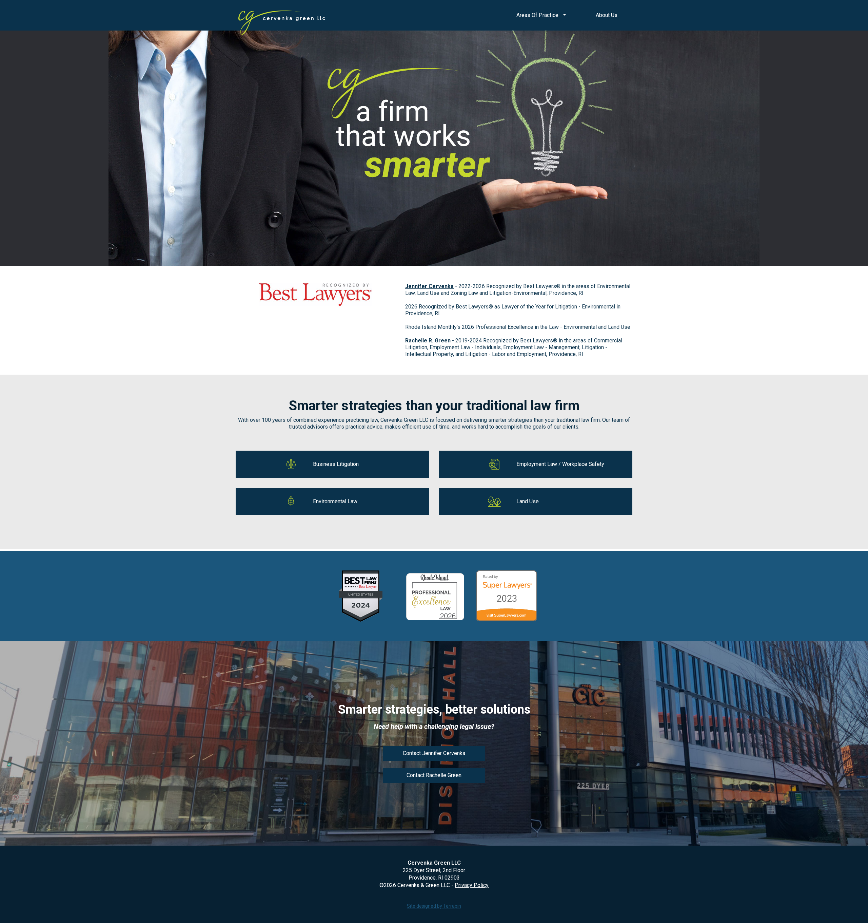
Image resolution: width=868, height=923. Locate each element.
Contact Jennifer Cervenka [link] (434, 753)
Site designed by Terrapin (434, 906)
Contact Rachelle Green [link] (434, 775)
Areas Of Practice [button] (538, 15)
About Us (606, 15)
